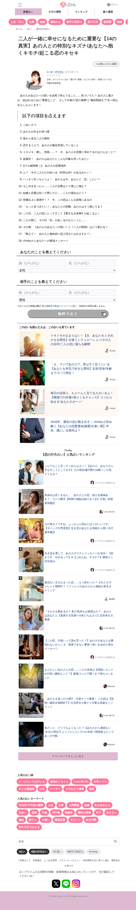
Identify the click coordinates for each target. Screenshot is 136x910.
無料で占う (68, 314)
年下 (98, 812)
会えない (111, 812)
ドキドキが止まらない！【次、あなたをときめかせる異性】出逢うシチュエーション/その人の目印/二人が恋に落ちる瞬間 (82, 340)
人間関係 (74, 805)
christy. (112, 351)
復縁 (119, 21)
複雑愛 (107, 21)
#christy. (93, 851)
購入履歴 (108, 11)
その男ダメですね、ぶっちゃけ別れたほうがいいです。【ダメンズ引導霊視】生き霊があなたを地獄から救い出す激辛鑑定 (78, 528)
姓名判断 (91, 819)
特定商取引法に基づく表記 (96, 860)
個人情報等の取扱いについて (56, 306)
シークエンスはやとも (105, 483)
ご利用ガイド (24, 860)
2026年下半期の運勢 (31, 805)
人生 (50, 805)
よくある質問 (50, 860)
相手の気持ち (74, 21)
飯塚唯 (112, 599)
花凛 (91, 788)
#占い (22, 851)
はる (42, 788)
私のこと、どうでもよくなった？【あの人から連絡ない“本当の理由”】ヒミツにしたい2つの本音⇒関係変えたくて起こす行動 (79, 731)
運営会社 (115, 860)
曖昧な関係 (84, 812)
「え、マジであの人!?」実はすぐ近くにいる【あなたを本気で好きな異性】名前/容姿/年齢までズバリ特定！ (81, 368)
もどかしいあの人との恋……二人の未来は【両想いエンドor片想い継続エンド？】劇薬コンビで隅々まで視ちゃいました (78, 673)
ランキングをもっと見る (69, 756)
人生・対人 (17, 21)
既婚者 (69, 812)
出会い (23, 812)
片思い (46, 819)
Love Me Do (109, 512)
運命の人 (55, 21)
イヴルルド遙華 (74, 788)
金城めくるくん (59, 781)
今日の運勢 (55, 11)
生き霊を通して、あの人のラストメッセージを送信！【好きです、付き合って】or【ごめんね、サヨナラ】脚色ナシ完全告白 (78, 557)
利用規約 (37, 860)
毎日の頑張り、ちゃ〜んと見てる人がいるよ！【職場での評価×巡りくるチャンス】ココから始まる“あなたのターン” (82, 397)
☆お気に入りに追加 (106, 64)
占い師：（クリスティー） (63, 72)
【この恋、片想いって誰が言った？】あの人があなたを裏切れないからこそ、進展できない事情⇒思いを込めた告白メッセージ (78, 644)
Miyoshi (111, 686)
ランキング (81, 11)
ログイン (114, 4)
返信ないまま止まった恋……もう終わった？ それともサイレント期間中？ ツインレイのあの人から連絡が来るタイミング (77, 586)
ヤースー (55, 788)
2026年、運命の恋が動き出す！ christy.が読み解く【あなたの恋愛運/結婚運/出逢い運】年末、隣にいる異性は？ (81, 426)
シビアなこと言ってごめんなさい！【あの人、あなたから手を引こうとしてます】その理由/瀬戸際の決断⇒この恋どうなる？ (78, 470)
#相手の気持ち (75, 851)
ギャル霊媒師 (26, 788)
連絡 (21, 819)
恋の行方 (93, 21)
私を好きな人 (102, 805)
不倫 (44, 812)
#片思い (57, 851)
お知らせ (69, 865)
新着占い (28, 11)
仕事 (31, 21)
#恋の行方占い (39, 851)
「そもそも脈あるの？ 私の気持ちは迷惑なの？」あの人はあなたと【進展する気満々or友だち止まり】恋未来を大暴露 (78, 615)
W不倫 (56, 812)
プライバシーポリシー (70, 860)
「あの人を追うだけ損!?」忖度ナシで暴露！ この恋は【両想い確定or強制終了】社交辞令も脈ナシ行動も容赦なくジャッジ (79, 702)
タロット (75, 819)
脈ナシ (33, 819)
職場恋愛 (60, 819)
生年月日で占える (29, 827)
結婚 (42, 21)
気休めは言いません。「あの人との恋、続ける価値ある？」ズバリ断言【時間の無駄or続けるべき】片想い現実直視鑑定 (78, 499)
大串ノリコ (100, 781)
